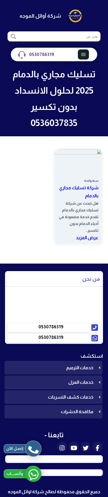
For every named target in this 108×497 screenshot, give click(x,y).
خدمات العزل (80, 382)
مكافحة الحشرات (77, 411)
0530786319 (41, 54)
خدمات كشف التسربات (70, 397)
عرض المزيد (87, 237)
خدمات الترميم (79, 367)
